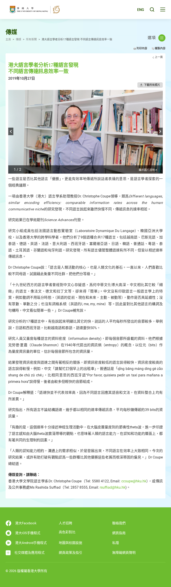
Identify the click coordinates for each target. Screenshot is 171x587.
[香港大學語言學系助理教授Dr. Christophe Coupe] (85, 143)
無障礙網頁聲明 (124, 553)
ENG (140, 10)
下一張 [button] (160, 131)
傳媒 (18, 39)
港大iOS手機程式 (27, 533)
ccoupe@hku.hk (133, 481)
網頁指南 (119, 533)
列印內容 (141, 48)
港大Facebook (26, 523)
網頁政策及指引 (70, 553)
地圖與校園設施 (70, 543)
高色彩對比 (67, 532)
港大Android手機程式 (31, 543)
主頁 (8, 39)
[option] (85, 132)
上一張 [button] (10, 131)
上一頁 (159, 57)
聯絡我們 (119, 523)
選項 (152, 37)
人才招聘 (65, 523)
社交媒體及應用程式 (29, 553)
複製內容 (160, 48)
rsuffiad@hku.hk (112, 487)
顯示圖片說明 (147, 170)
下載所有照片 (152, 85)
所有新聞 (31, 39)
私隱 (115, 543)
